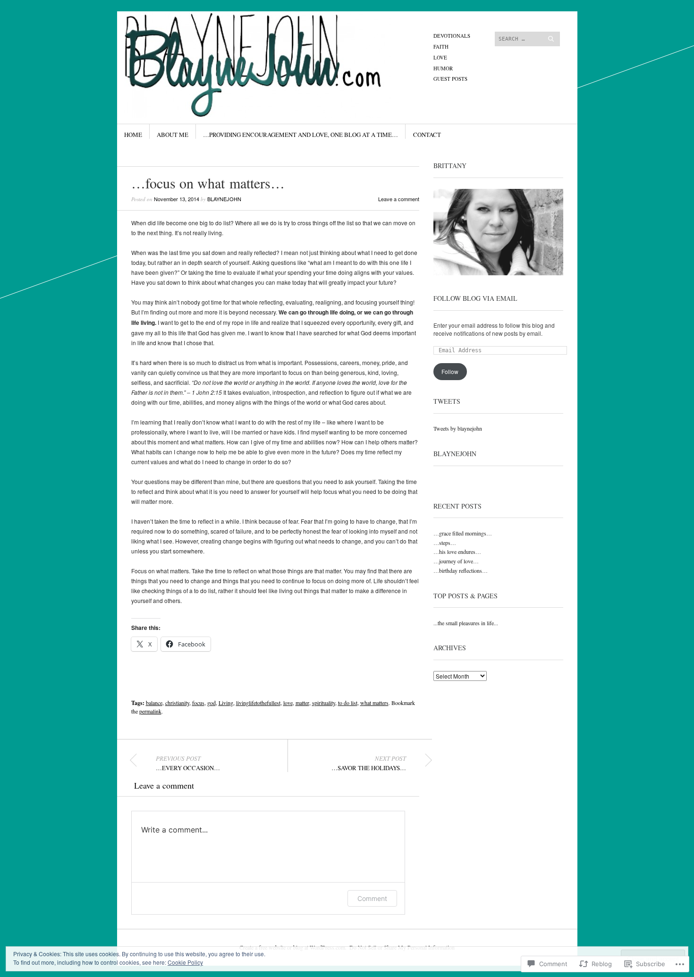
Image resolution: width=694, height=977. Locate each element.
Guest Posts (450, 78)
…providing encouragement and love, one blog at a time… (300, 134)
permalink (150, 711)
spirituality (323, 702)
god (211, 702)
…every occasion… (188, 763)
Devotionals (451, 35)
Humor (443, 68)
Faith (441, 46)
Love (440, 57)
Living (226, 702)
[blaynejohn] (276, 46)
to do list (347, 702)
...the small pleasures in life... (465, 623)
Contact (427, 134)
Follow (449, 371)
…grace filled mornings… (462, 533)
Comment (372, 898)
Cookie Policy (185, 962)
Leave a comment (398, 199)
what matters (374, 702)
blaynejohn (224, 199)
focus (198, 702)
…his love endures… (457, 551)
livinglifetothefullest (258, 702)
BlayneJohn (454, 453)
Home (133, 134)
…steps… (444, 542)
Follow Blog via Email (475, 298)
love (288, 702)
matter (302, 702)
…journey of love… (456, 561)
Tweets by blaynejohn (457, 428)
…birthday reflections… (460, 570)
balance (154, 702)
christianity (177, 702)
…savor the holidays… (368, 763)
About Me (172, 134)
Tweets (446, 401)
